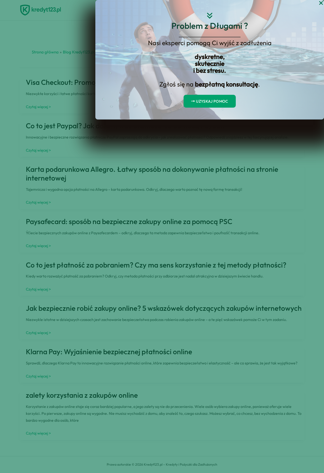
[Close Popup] (321, 3)
